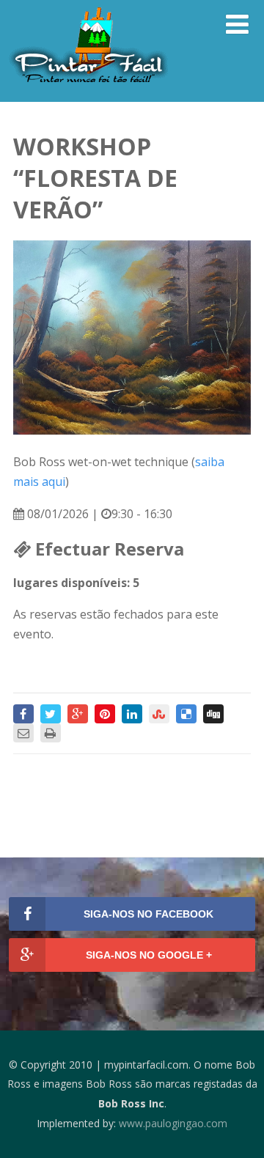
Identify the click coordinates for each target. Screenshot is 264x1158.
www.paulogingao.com (173, 1123)
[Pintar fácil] (87, 86)
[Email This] (23, 732)
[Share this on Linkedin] (132, 713)
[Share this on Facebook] (23, 713)
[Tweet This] (50, 713)
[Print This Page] (50, 732)
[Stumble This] (159, 713)
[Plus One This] (77, 713)
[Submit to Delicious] (186, 713)
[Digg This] (213, 713)
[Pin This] (105, 713)
